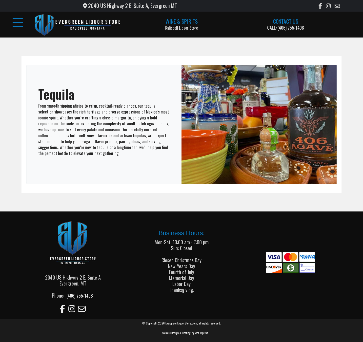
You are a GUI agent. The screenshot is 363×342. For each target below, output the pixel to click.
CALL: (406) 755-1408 (285, 27)
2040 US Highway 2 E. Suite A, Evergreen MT (132, 5)
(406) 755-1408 (79, 295)
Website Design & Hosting (176, 333)
